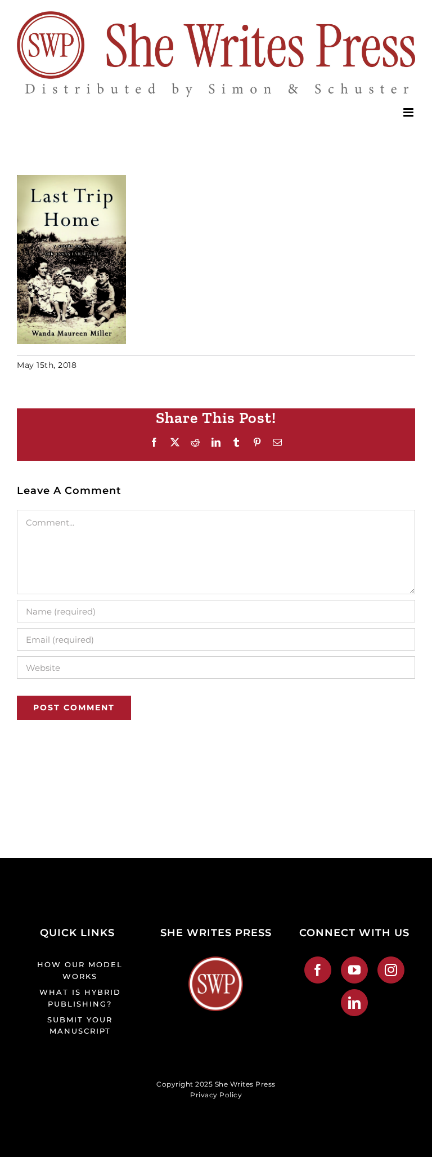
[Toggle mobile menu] (409, 112)
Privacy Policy (216, 1095)
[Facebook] (318, 970)
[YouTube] (354, 970)
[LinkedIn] (354, 1002)
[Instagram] (391, 970)
